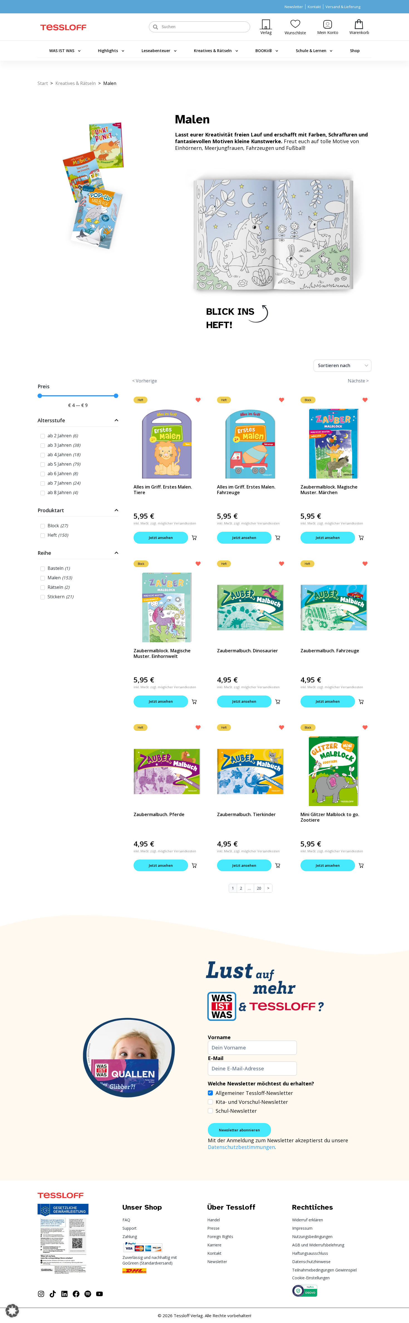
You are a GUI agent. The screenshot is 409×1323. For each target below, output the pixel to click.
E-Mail (215, 1058)
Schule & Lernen (311, 50)
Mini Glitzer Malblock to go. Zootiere (329, 817)
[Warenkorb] (359, 24)
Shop (355, 50)
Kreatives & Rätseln (213, 50)
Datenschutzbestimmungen (241, 1147)
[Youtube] (99, 1293)
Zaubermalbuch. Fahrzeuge (329, 651)
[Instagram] (41, 1293)
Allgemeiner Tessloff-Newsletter (254, 1093)
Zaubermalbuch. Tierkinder (246, 814)
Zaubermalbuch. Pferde (159, 814)
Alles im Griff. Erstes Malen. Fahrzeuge (246, 489)
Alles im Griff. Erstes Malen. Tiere (163, 489)
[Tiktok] (52, 1293)
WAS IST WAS (61, 50)
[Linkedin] (64, 1293)
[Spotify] (87, 1293)
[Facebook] (76, 1293)
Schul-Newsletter (236, 1110)
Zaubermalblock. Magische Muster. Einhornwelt (162, 653)
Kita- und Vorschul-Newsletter (252, 1102)
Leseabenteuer (156, 50)
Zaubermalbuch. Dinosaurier (247, 651)
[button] (194, 537)
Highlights (108, 50)
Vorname (219, 1037)
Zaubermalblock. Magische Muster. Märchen (329, 489)
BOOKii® (263, 50)
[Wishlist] (295, 24)
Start (43, 83)
